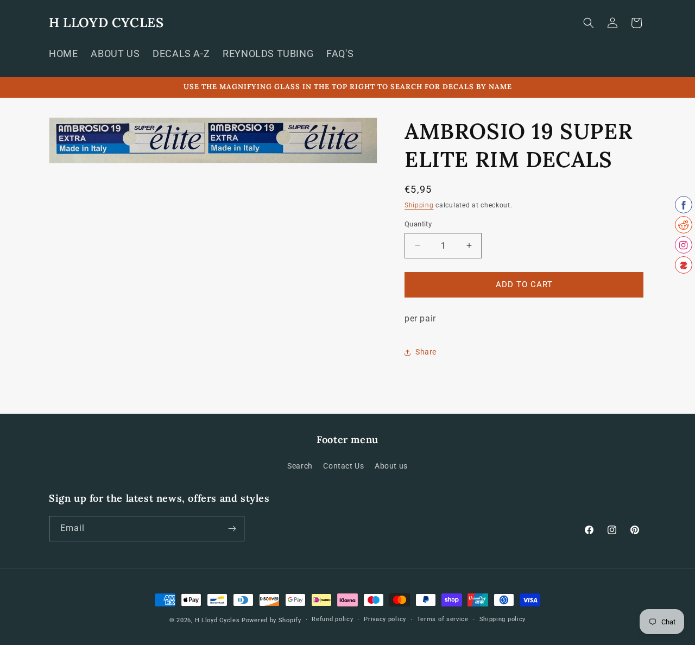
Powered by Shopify (271, 620)
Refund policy (332, 619)
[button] (589, 23)
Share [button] (426, 351)
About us (391, 465)
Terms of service (443, 619)
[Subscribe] (232, 528)
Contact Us (343, 465)
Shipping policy (502, 619)
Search (300, 465)
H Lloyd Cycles (217, 620)
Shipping (419, 205)
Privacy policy (385, 619)
